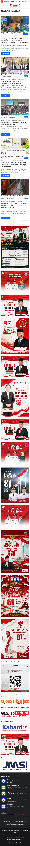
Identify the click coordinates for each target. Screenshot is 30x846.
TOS (3, 834)
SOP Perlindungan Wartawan (22, 834)
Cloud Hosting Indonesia (13, 785)
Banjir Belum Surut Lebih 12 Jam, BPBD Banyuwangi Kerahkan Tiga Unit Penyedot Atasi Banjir (14, 205)
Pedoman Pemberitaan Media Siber (15, 839)
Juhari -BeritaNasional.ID (7, 36)
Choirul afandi (10, 804)
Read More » (6, 53)
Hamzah (9, 779)
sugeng (9, 792)
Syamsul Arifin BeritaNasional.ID (8, 79)
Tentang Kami (8, 834)
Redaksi (13, 834)
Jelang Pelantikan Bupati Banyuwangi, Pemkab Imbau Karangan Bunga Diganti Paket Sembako (14, 165)
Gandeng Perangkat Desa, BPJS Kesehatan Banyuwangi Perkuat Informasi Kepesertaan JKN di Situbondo (14, 41)
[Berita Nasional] (15, 5)
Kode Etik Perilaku (20, 837)
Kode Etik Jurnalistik (10, 837)
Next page (23, 221)
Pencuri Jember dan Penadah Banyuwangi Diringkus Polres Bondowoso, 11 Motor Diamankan (12, 83)
